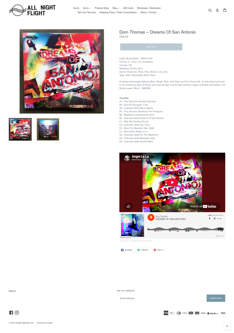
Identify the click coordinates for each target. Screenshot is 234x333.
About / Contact (148, 12)
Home (76, 8)
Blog (115, 8)
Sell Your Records (87, 12)
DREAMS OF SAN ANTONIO (141, 240)
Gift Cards (128, 8)
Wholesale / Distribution (149, 8)
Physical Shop (102, 8)
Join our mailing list (126, 290)
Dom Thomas (124, 240)
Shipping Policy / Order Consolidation (118, 12)
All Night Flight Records (24, 322)
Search (12, 290)
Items (86, 8)
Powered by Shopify (45, 322)
